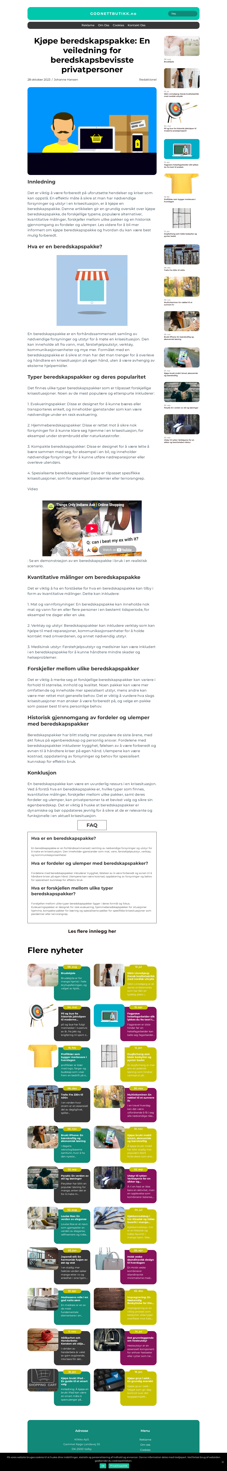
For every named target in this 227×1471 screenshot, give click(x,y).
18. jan (72, 1371)
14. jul (138, 1331)
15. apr (138, 1007)
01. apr (72, 1290)
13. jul (138, 966)
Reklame (88, 25)
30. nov (138, 1088)
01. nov (138, 1128)
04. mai (72, 1007)
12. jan (138, 1047)
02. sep (72, 1169)
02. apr (138, 1250)
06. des (72, 1088)
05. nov (72, 1128)
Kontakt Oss (136, 25)
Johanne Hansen (66, 79)
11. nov (72, 1331)
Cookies (118, 25)
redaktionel (148, 79)
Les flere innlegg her (92, 931)
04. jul (138, 1209)
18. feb (72, 1047)
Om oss (103, 25)
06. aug (72, 966)
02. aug (72, 1209)
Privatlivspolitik (118, 1465)
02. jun (72, 1250)
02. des (138, 1290)
